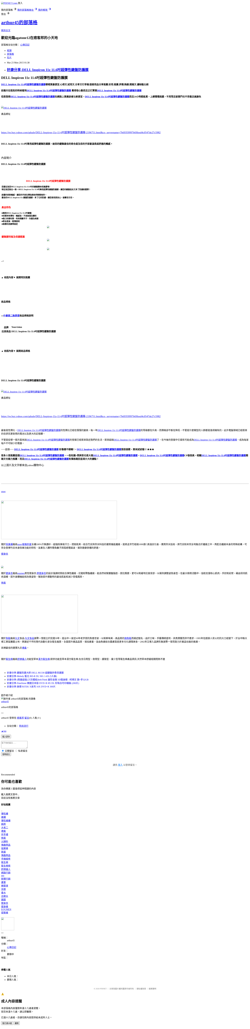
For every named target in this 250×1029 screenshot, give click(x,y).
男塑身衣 (41, 573)
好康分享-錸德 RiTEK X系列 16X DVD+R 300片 (31, 686)
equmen (21, 573)
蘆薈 (3, 882)
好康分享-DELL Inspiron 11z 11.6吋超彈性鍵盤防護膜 (48, 70)
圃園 (3, 899)
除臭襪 (9, 544)
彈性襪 (4, 813)
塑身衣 (4, 554)
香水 (3, 892)
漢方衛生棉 (44, 659)
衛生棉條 (5, 866)
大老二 (4, 827)
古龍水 (4, 896)
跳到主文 (5, 30)
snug (3, 491)
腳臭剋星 (27, 544)
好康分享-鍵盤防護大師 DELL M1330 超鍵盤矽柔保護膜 (35, 672)
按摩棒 (4, 848)
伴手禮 (4, 834)
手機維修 (5, 859)
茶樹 (3, 889)
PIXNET (103, 989)
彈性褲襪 (5, 820)
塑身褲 (4, 906)
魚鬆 (3, 583)
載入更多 (6, 737)
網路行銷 (5, 873)
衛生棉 (9, 659)
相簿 (9, 50)
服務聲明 (152, 989)
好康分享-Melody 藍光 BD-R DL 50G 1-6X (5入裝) (32, 676)
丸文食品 (29, 638)
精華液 (4, 886)
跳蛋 (3, 852)
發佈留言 (6, 754)
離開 (17, 1023)
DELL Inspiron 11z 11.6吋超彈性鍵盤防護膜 (38, 430)
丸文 (17, 638)
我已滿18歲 (7, 1023)
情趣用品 (5, 845)
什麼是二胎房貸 (11, 315)
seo (2, 875)
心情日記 (25, 45)
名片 (9, 57)
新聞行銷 (5, 879)
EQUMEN (6, 909)
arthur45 (5, 701)
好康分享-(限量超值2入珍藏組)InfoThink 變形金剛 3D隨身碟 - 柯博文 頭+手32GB (48, 679)
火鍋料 (4, 841)
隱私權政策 (141, 989)
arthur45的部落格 (19, 22)
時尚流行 (23, 726)
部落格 (10, 54)
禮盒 (24, 648)
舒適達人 (22, 659)
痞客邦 (20, 718)
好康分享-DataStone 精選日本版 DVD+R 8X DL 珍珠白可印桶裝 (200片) (43, 683)
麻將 (3, 824)
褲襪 (3, 817)
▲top (3, 731)
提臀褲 (4, 912)
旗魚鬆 (127, 638)
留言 (26, 718)
